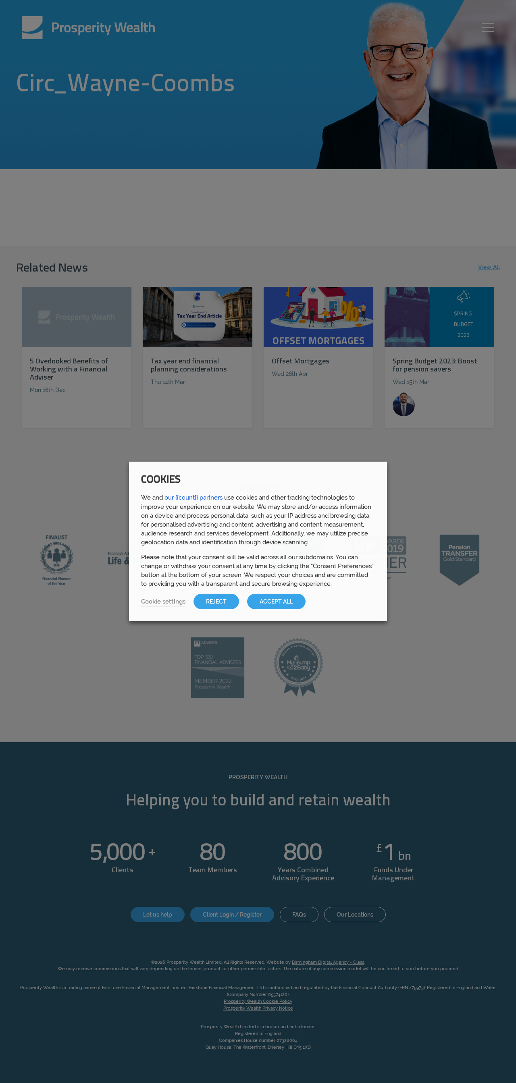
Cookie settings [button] (163, 601)
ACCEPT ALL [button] (276, 601)
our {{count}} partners (193, 497)
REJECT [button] (216, 601)
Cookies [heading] (161, 480)
